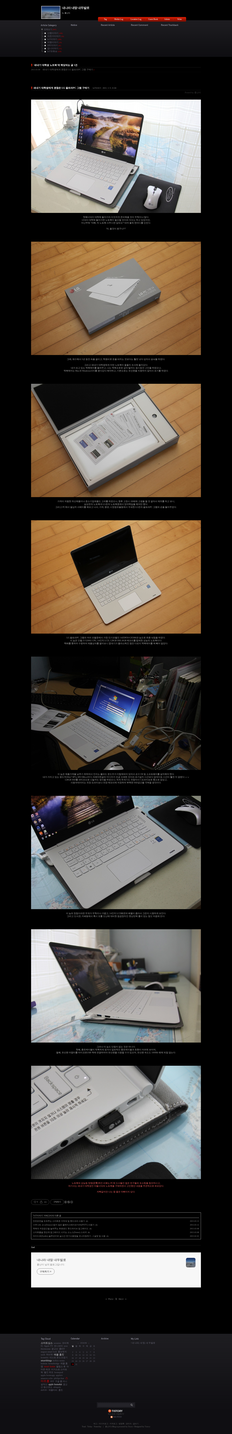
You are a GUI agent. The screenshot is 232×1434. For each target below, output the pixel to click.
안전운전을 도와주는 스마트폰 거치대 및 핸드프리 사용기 (59, 1221)
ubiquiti (57, 1387)
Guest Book (153, 19)
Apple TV (48, 1346)
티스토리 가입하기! (116, 1414)
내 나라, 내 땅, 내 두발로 (143, 1343)
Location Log (136, 19)
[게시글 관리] (45, 1202)
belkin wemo (59, 1360)
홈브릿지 (62, 1351)
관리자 (128, 1424)
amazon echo (47, 1378)
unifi (43, 1354)
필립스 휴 (61, 1366)
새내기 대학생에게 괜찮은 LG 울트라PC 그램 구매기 (67, 69)
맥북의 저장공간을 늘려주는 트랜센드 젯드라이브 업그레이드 (60, 1228)
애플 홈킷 (59, 1354)
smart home (49, 1366)
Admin (167, 19)
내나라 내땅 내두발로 (75, 8)
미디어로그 (103, 1424)
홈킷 (60, 1390)
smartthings (46, 1360)
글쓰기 (136, 1424)
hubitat (44, 1363)
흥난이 (108, 1426)
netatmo (57, 1343)
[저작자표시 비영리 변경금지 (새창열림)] (68, 1202)
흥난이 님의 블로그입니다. (51, 1264)
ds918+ (44, 1390)
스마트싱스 (47, 1343)
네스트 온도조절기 (58, 1357)
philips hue (59, 1378)
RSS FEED (117, 1417)
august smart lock (49, 1351)
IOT (52, 1381)
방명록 (121, 1424)
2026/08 (83, 1343)
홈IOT (62, 1349)
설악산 (44, 1384)
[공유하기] (41, 1202)
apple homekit (55, 1384)
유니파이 (58, 1346)
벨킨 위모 (48, 1372)
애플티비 (53, 1390)
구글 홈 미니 (61, 1381)
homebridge (53, 1363)
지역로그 (113, 1424)
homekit (44, 1357)
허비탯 (49, 1354)
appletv (59, 1375)
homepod (58, 1372)
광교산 (54, 1349)
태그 (95, 1424)
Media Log (118, 19)
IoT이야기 (97, 88)
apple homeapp (48, 1375)
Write (179, 19)
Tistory (147, 1426)
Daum (130, 1426)
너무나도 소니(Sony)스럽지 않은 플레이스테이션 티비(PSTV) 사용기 (63, 1225)
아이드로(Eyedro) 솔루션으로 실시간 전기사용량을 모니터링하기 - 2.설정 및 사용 (69, 1236)
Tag (105, 19)
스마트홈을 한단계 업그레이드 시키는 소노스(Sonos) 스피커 (60, 1232)
